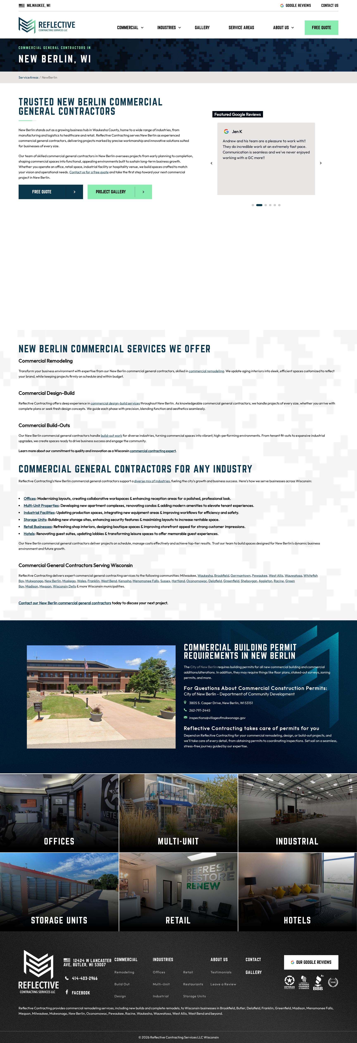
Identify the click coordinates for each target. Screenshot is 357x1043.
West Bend (109, 581)
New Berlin (53, 581)
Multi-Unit (161, 984)
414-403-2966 (85, 978)
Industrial (161, 996)
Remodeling (124, 972)
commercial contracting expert (153, 451)
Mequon (45, 586)
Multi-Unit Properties (41, 505)
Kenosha (124, 581)
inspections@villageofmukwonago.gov (217, 718)
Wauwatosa (293, 575)
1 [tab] (253, 205)
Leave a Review (223, 984)
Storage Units (35, 519)
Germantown (241, 575)
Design (120, 996)
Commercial (127, 27)
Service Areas (241, 27)
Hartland (178, 581)
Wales (81, 581)
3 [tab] (265, 205)
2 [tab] (259, 205)
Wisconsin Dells (64, 586)
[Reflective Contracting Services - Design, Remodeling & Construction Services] (47, 27)
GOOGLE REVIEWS (298, 5)
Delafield (215, 581)
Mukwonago (34, 581)
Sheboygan (249, 581)
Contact (253, 959)
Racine (279, 581)
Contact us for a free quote (89, 172)
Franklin (94, 581)
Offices (30, 498)
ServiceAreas (28, 77)
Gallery (202, 27)
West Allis (276, 575)
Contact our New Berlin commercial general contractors (65, 602)
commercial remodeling (206, 371)
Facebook (81, 992)
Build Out (122, 984)
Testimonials (221, 972)
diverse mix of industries (152, 481)
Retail (188, 972)
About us (281, 27)
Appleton (265, 581)
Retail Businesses (38, 526)
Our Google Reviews (313, 962)
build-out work (111, 435)
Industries (166, 27)
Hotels (29, 533)
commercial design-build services (115, 403)
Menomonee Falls (146, 581)
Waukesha (205, 575)
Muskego (69, 581)
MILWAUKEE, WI (38, 5)
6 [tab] (279, 205)
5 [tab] (275, 205)
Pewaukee (259, 575)
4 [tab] (270, 205)
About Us (219, 959)
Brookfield (221, 575)
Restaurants (193, 984)
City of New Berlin (203, 667)
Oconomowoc (196, 581)
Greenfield (231, 581)
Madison (31, 586)
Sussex (165, 581)
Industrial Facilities (39, 512)
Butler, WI (87, 962)
